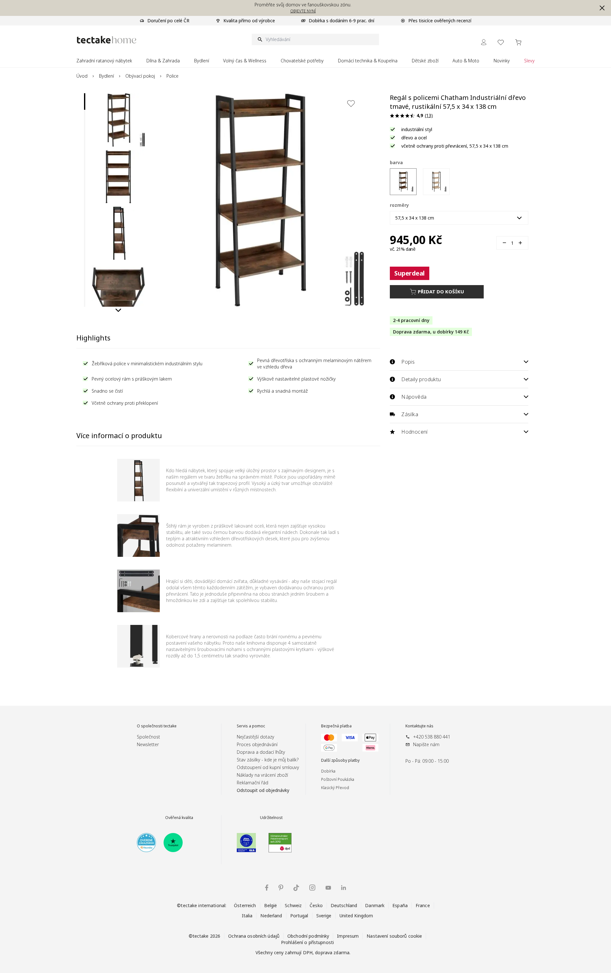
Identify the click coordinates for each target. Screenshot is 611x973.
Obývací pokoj (140, 76)
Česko (316, 905)
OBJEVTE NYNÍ (303, 11)
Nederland (271, 916)
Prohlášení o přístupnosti (307, 942)
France (423, 905)
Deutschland (344, 905)
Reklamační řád (252, 783)
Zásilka (409, 414)
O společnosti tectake (157, 726)
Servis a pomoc (251, 726)
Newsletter (148, 744)
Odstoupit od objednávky (263, 790)
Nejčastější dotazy (255, 737)
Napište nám (426, 744)
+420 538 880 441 (431, 737)
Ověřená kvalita (179, 817)
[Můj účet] (483, 42)
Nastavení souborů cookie (394, 936)
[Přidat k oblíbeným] (351, 103)
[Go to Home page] (106, 39)
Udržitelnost (271, 817)
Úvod (82, 76)
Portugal (299, 916)
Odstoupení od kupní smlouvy (268, 767)
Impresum (348, 936)
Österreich (245, 905)
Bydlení (106, 76)
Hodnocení (414, 431)
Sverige (324, 916)
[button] (602, 7)
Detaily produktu (421, 379)
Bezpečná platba (336, 726)
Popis (408, 361)
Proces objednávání (257, 744)
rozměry (399, 205)
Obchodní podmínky (308, 936)
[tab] (84, 101)
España (400, 905)
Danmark (374, 905)
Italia (247, 916)
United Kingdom (356, 916)
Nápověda (413, 396)
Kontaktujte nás (419, 726)
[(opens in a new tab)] (146, 842)
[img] (266, 888)
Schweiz (293, 905)
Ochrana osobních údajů (253, 936)
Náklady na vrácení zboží (262, 775)
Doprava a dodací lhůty (261, 752)
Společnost (148, 737)
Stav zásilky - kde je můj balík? (267, 760)
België (270, 905)
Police (172, 76)
